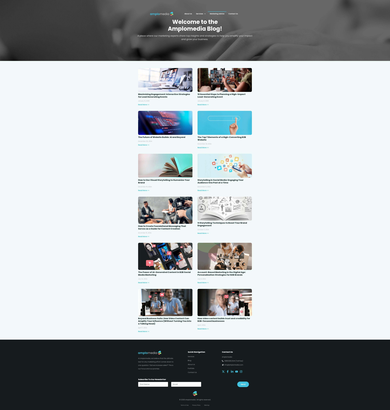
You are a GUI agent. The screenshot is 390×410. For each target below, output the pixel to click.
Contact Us (233, 14)
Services (199, 14)
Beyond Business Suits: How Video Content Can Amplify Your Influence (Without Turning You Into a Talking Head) (164, 321)
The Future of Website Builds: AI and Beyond (161, 137)
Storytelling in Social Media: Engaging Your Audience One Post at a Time (220, 181)
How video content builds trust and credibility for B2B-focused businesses (224, 319)
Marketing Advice (217, 14)
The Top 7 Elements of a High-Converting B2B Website (222, 138)
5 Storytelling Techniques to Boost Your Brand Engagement (222, 224)
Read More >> (143, 104)
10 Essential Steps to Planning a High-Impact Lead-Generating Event (221, 95)
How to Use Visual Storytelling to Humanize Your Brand (164, 181)
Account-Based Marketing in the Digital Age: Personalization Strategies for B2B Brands (222, 273)
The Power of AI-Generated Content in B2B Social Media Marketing (164, 273)
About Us (188, 14)
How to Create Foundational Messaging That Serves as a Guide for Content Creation (162, 227)
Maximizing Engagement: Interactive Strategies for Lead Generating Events (164, 95)
